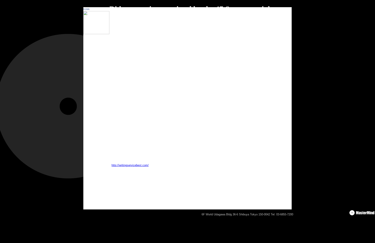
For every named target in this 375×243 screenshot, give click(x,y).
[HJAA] (96, 33)
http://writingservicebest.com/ (130, 165)
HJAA (86, 9)
